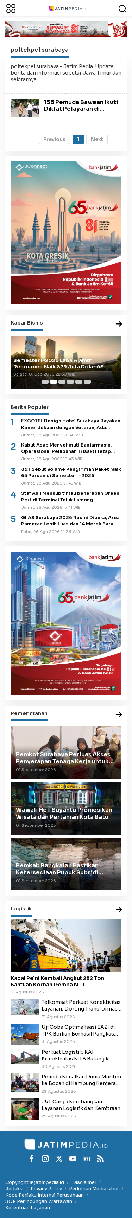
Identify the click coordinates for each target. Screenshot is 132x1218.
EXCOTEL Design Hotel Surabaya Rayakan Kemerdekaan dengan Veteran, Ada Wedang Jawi (70, 424)
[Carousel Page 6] (87, 382)
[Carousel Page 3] (61, 382)
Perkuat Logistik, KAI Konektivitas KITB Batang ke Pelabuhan (77, 1055)
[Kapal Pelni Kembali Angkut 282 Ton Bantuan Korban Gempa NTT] (66, 945)
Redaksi (14, 1189)
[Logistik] (118, 910)
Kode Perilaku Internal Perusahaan (44, 1195)
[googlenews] (86, 1158)
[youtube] (72, 1158)
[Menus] (11, 8)
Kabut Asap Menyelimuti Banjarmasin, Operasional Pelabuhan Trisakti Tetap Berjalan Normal (66, 448)
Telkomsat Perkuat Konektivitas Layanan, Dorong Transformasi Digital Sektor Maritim (81, 1005)
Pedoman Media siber (94, 1189)
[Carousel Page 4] (70, 382)
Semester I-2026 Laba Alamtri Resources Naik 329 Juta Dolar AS (58, 363)
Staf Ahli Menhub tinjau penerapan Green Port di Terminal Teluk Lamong (70, 496)
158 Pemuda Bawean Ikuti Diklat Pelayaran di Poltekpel (81, 108)
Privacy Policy (46, 1189)
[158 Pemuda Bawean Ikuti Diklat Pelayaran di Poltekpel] (25, 107)
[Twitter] (59, 1158)
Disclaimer (84, 1182)
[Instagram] (45, 1158)
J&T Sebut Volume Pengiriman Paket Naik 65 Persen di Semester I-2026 (71, 473)
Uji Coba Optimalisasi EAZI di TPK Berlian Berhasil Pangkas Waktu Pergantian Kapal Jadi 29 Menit (81, 1030)
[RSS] (100, 1158)
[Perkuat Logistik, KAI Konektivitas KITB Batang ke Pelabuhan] (25, 1056)
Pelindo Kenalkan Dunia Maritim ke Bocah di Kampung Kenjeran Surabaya (81, 1080)
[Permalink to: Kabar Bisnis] (118, 324)
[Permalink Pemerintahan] (118, 715)
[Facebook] (31, 1158)
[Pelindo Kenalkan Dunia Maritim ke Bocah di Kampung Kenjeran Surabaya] (25, 1082)
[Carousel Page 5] (78, 382)
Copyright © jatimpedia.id (34, 1182)
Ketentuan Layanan (27, 1208)
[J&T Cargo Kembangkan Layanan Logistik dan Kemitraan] (25, 1108)
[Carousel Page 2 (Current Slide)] (53, 382)
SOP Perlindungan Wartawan (38, 1201)
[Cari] (122, 8)
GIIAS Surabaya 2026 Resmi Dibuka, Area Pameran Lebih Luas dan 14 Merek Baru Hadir (70, 521)
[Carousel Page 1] (45, 382)
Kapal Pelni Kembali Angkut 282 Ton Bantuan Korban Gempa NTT (57, 981)
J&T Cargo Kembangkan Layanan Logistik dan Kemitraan (81, 1104)
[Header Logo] (68, 8)
